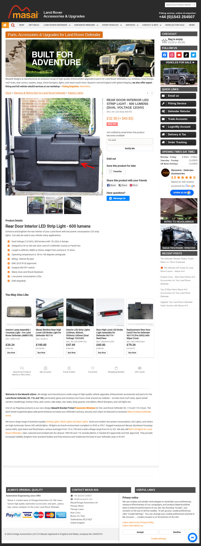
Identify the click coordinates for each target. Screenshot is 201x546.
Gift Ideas (34, 25)
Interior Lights (75, 92)
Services (130, 25)
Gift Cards (140, 372)
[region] (79, 58)
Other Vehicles (110, 25)
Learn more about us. (132, 525)
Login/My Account (179, 126)
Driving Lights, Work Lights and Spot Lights (67, 421)
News (192, 25)
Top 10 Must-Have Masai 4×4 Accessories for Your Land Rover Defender (175, 293)
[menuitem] (147, 93)
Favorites (92, 372)
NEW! (21, 25)
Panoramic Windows (85, 408)
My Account (45, 372)
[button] (79, 58)
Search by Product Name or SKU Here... (22, 373)
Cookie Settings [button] (158, 538)
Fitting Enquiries (70, 86)
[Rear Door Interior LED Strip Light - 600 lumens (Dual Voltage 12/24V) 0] (35, 205)
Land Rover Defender (55, 25)
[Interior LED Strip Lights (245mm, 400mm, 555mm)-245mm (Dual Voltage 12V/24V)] (80, 312)
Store (8, 92)
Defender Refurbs (179, 111)
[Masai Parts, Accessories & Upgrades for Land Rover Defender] (100, 21)
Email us (173, 95)
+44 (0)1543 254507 (177, 16)
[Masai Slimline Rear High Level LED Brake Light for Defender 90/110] (49, 312)
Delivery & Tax (177, 134)
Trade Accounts (177, 119)
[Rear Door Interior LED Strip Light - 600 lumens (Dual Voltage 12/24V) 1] (54, 205)
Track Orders (69, 372)
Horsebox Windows (84, 25)
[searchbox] (180, 4)
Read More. (85, 86)
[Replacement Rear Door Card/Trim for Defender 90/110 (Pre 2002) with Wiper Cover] (140, 312)
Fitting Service (177, 103)
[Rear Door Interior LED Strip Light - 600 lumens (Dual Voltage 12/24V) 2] (72, 205)
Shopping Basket (116, 372)
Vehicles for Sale (175, 25)
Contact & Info (150, 25)
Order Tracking (177, 142)
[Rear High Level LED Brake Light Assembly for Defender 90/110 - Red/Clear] (110, 312)
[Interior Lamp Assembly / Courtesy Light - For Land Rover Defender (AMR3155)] (19, 312)
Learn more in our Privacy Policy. (138, 522)
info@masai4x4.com (83, 499)
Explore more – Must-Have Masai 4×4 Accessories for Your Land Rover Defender (177, 280)
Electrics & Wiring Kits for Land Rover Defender (39, 92)
